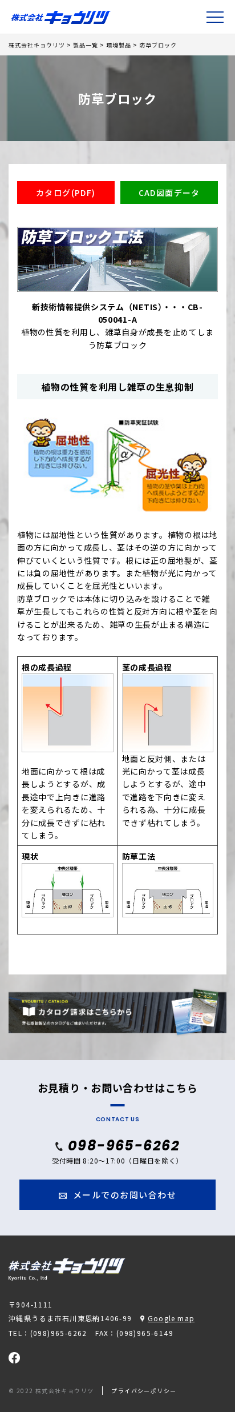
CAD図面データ (169, 192)
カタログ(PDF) (66, 192)
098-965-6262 (124, 1145)
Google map (171, 1318)
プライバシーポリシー (143, 1390)
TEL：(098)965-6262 (48, 1333)
